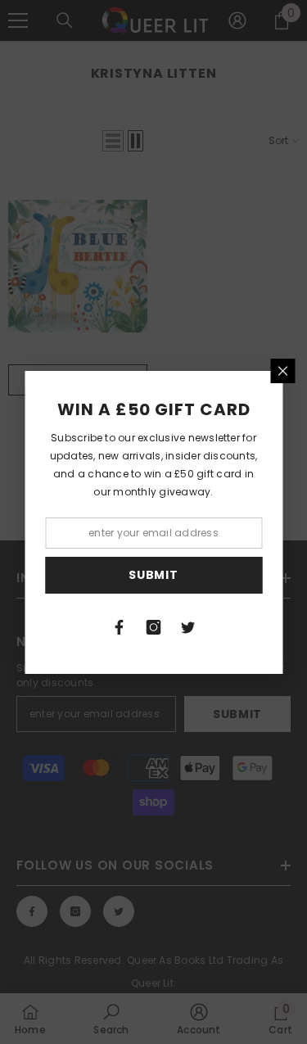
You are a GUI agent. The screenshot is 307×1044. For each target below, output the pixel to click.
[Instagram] (154, 627)
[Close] (282, 371)
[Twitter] (188, 627)
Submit (153, 575)
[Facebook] (119, 627)
